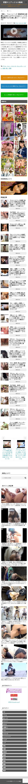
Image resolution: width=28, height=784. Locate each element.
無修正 (5, 752)
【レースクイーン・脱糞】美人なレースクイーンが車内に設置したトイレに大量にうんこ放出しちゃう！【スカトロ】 (17, 400)
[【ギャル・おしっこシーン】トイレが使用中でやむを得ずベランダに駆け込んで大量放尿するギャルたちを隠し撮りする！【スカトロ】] (5, 412)
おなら (5, 724)
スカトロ (21, 23)
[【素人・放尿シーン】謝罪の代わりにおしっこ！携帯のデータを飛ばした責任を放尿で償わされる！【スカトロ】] (5, 248)
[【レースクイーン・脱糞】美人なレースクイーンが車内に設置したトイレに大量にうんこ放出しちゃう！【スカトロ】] (5, 400)
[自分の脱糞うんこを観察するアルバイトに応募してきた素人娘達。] (20, 176)
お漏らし (5, 727)
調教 (4, 764)
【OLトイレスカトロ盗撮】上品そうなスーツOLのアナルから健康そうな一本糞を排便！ (17, 237)
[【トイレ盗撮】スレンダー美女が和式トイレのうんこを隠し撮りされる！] (5, 426)
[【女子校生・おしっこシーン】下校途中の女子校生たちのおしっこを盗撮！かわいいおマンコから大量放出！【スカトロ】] (5, 215)
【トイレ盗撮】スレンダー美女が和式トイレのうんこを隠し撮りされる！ (17, 424)
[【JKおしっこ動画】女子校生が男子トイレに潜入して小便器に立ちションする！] (14, 613)
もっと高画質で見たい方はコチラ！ (14, 94)
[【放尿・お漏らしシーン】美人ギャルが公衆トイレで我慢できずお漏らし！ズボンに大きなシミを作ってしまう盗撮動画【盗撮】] (5, 354)
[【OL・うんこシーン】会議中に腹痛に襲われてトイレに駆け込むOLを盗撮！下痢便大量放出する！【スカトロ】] (5, 284)
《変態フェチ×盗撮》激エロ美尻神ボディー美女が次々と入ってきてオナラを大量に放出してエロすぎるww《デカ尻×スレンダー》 (13, 563)
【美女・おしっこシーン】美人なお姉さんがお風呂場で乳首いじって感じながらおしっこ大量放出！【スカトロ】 (17, 330)
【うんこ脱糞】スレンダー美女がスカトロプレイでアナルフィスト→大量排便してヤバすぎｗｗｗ (13, 505)
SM (4, 712)
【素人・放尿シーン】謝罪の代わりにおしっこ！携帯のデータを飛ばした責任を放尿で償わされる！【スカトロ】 (17, 248)
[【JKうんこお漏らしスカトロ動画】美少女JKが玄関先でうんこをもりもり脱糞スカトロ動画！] (14, 593)
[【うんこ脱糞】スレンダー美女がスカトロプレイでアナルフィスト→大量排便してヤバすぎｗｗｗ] (14, 496)
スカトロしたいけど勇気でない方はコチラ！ (14, 86)
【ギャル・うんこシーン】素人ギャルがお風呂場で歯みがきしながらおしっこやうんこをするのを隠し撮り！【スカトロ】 (17, 342)
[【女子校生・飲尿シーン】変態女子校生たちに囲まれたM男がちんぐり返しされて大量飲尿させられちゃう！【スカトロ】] (5, 388)
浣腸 (4, 749)
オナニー (5, 721)
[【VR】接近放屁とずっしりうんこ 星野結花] (7, 140)
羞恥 (4, 761)
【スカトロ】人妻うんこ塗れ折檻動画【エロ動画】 (17, 224)
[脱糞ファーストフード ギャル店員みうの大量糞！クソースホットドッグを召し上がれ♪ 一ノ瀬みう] (7, 122)
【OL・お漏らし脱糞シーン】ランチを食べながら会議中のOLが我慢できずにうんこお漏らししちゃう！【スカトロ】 (17, 306)
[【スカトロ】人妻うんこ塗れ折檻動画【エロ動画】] (5, 227)
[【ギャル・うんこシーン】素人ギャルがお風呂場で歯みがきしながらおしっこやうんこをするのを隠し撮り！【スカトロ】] (5, 342)
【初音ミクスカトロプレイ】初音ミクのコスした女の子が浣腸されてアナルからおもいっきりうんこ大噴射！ (13, 583)
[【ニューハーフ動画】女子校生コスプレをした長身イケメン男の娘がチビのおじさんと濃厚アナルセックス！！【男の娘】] (5, 260)
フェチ (5, 739)
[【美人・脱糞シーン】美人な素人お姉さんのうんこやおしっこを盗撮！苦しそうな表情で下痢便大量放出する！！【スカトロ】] (5, 272)
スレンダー (20, 66)
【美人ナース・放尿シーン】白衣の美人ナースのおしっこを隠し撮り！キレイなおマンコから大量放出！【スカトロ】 (17, 318)
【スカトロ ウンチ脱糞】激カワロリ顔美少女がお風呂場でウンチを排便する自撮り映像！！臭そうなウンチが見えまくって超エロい (17, 203)
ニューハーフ (7, 736)
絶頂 (4, 758)
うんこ (8, 66)
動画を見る (18, 208)
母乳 (4, 746)
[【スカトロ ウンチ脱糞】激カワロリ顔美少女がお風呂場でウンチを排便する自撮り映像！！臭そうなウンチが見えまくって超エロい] (5, 203)
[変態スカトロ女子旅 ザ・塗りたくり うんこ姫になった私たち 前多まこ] (7, 158)
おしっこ (5, 718)
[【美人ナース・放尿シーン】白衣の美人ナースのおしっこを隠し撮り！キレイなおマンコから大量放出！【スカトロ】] (5, 318)
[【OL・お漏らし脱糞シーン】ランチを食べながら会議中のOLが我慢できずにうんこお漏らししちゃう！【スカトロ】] (5, 306)
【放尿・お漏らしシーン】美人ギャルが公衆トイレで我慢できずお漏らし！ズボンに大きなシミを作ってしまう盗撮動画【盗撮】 (17, 354)
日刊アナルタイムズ (14, 702)
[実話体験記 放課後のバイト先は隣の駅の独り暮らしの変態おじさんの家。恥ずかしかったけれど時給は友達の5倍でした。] (20, 140)
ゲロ (4, 730)
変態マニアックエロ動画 (13, 2)
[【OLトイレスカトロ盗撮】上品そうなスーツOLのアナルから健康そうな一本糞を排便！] (5, 238)
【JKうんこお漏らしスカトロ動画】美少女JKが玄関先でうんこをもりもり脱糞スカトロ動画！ (13, 603)
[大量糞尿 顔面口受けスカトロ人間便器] (20, 122)
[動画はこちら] (14, 39)
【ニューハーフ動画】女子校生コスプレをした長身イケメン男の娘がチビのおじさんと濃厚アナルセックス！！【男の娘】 (17, 260)
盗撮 (25, 23)
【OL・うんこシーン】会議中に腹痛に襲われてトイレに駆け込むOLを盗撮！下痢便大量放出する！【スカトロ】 (17, 283)
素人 (7, 68)
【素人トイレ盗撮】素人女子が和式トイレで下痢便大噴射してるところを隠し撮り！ (17, 295)
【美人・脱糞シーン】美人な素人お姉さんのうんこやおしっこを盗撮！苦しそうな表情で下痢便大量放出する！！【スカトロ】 (17, 271)
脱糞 (10, 68)
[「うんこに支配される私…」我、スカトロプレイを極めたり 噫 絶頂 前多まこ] (20, 158)
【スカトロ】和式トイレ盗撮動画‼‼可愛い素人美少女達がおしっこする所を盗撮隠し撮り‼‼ (13, 525)
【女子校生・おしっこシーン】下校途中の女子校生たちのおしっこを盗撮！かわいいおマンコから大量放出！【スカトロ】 (17, 215)
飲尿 (4, 770)
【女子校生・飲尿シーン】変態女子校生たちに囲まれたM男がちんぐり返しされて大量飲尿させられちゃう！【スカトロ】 (17, 388)
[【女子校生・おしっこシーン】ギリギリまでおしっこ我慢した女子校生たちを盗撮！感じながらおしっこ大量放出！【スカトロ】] (14, 632)
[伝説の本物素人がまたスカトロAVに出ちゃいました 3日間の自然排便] (7, 176)
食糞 (4, 767)
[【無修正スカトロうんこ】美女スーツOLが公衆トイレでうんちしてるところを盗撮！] (14, 651)
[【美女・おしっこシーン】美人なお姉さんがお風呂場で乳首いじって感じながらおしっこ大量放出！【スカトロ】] (5, 330)
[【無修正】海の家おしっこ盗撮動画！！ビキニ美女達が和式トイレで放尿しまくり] (14, 535)
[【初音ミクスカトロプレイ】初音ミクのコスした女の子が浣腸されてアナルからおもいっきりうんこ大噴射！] (14, 573)
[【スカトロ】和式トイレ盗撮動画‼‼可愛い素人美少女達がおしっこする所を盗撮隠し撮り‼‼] (14, 515)
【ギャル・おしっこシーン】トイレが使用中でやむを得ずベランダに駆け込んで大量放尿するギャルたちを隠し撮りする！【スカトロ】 (17, 412)
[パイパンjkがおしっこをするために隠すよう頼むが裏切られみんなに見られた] (14, 670)
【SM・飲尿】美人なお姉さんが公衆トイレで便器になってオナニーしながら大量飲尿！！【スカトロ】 (17, 365)
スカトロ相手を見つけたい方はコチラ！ (14, 77)
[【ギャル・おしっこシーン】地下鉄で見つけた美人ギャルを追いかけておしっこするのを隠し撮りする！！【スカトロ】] (5, 377)
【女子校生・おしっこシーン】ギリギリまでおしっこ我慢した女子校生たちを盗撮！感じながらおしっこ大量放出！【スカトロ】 (13, 641)
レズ (4, 742)
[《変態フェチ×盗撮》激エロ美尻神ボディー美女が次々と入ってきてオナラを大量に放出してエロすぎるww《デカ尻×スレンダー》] (14, 554)
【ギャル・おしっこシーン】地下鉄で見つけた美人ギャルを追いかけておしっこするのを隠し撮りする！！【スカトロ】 (17, 376)
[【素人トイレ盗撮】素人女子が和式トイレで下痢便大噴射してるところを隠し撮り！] (5, 296)
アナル (16, 23)
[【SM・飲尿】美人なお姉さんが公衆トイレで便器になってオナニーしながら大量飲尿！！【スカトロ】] (5, 366)
